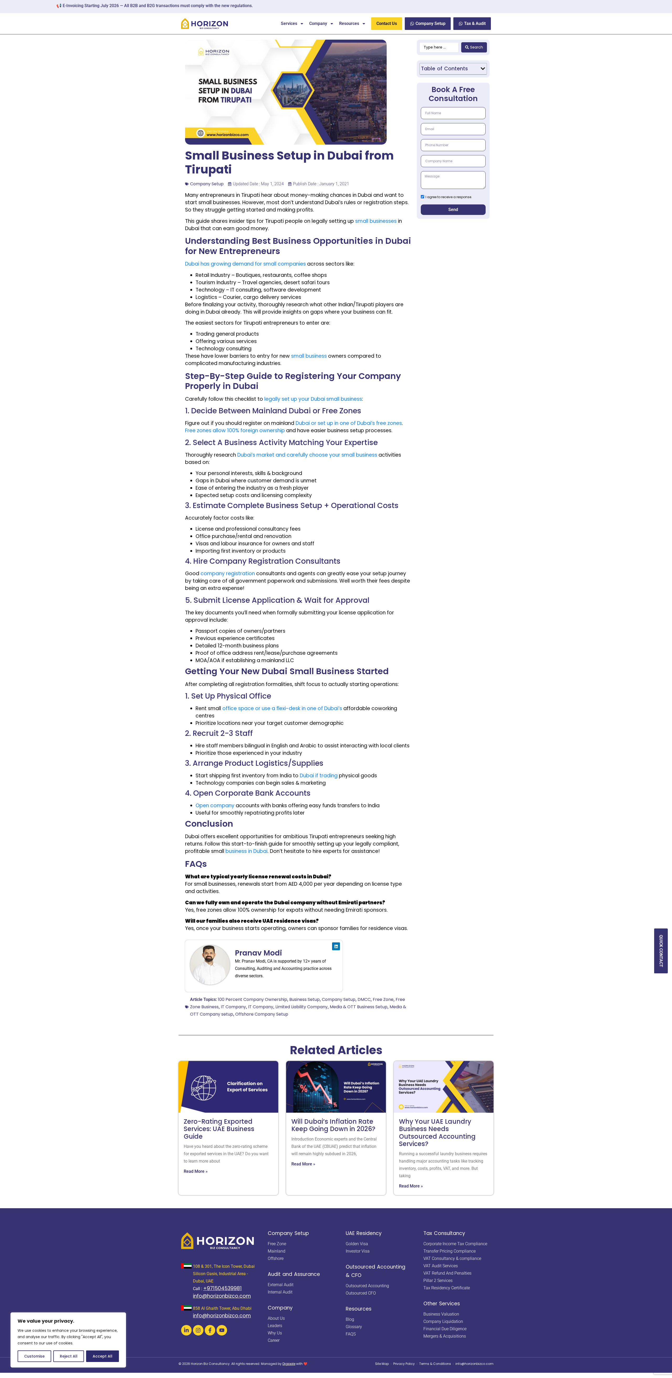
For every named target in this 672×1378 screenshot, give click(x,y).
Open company (215, 805)
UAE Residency (364, 1233)
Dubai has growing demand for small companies (245, 263)
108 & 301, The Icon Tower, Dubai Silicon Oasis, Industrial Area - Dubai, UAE (224, 1274)
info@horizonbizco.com (222, 1296)
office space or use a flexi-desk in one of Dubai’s (282, 708)
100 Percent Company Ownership (252, 999)
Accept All (102, 1356)
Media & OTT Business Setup (358, 1007)
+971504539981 (222, 1288)
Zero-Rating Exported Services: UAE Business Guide (219, 1129)
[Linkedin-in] (186, 1330)
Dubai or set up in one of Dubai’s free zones (349, 423)
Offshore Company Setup (261, 1014)
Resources (349, 23)
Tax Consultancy (444, 1233)
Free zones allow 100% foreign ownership (235, 430)
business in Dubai (246, 851)
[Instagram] (198, 1330)
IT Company (233, 1007)
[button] (482, 68)
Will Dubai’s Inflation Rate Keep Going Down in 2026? (333, 1125)
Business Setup (304, 999)
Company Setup (207, 184)
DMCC (364, 999)
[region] (68, 1340)
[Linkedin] (336, 946)
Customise (34, 1356)
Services (289, 23)
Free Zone (383, 999)
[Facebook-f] (210, 1330)
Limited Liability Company (301, 1007)
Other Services (441, 1303)
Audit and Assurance (294, 1274)
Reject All (68, 1356)
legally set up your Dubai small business (313, 399)
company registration (228, 573)
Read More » (196, 1171)
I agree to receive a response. (449, 196)
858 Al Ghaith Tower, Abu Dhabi (222, 1308)
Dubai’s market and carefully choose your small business (307, 454)
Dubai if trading (319, 775)
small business (309, 356)
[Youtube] (222, 1330)
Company (318, 23)
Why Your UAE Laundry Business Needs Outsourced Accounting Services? (437, 1132)
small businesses (376, 221)
